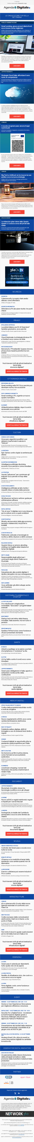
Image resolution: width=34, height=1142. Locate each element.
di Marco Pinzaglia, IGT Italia (8, 302)
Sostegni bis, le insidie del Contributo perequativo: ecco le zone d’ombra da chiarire (15, 814)
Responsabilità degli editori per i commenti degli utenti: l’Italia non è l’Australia (14, 559)
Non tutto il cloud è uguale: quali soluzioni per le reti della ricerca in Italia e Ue (17, 933)
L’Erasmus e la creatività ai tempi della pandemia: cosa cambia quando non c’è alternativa (15, 861)
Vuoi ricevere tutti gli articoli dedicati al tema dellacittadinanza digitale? (17, 419)
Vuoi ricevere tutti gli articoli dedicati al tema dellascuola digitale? (17, 883)
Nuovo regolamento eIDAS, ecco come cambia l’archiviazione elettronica (16, 720)
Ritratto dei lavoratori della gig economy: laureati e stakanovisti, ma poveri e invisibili (16, 523)
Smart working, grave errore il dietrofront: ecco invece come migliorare (16, 27)
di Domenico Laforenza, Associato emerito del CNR (14, 411)
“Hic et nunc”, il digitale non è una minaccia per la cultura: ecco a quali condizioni (16, 512)
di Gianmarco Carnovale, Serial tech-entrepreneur (13, 624)
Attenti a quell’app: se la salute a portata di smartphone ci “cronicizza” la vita (16, 650)
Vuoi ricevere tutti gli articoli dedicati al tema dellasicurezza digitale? (17, 365)
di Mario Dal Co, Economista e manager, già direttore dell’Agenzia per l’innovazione (14, 180)
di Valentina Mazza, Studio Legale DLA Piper (12, 735)
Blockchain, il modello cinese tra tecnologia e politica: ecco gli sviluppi (15, 789)
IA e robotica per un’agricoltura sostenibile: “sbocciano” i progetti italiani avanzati (16, 606)
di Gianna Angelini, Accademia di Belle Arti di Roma (14, 865)
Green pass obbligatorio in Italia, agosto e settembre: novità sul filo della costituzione (16, 673)
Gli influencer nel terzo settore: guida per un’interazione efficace (16, 499)
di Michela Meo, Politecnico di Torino (10, 468)
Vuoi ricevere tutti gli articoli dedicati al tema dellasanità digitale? (17, 687)
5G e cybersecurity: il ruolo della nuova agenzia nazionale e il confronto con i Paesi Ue (15, 905)
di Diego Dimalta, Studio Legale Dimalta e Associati (13, 331)
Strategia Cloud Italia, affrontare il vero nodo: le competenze (15, 76)
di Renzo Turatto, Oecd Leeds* (9, 389)
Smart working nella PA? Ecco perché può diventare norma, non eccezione (16, 386)
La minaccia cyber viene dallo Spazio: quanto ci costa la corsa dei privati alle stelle (15, 223)
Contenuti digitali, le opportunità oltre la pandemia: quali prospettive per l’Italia (16, 742)
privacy (22, 1124)
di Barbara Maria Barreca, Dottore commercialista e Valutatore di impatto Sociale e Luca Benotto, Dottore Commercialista (16, 819)
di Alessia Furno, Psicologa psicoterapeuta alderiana (14, 551)
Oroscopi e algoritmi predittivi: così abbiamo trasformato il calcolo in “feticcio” (14, 441)
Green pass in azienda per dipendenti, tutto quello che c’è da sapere (15, 965)
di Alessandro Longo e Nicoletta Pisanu (11, 979)
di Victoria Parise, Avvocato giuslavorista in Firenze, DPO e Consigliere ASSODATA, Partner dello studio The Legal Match (16, 400)
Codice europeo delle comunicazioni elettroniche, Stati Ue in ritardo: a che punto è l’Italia (15, 919)
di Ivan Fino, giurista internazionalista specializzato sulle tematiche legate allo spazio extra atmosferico (15, 228)
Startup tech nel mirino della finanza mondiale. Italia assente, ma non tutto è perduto (16, 620)
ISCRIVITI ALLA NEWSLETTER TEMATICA (17, 371)
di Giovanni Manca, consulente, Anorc (10, 723)
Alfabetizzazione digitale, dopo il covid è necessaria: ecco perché (16, 408)
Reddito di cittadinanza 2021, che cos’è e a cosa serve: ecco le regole (16, 976)
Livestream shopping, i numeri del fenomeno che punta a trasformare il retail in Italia (15, 770)
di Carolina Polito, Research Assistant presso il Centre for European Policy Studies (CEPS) (15, 793)
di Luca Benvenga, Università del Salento (11, 653)
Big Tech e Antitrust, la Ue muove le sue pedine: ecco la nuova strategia (16, 176)
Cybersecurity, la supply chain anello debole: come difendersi (14, 299)
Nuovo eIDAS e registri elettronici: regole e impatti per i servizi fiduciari (16, 801)
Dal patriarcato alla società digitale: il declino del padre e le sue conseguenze (16, 573)
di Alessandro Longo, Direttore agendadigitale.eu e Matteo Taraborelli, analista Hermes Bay (15, 342)
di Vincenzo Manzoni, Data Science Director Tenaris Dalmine (16, 492)
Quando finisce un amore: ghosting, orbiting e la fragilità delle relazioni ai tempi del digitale (14, 547)
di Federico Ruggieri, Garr (7, 936)
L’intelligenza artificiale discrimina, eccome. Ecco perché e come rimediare (16, 465)
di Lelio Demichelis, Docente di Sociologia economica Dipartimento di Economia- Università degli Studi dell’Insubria (16, 446)
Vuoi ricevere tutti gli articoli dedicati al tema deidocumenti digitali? (17, 828)
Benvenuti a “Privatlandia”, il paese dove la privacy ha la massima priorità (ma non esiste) (16, 351)
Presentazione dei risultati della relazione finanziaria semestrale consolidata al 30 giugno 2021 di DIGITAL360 (16, 1027)
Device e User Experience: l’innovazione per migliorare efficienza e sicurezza (16, 1005)
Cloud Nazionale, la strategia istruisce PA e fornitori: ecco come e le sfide (16, 338)
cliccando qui (21, 1134)
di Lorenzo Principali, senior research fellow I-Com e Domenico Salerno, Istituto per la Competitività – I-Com (16, 910)
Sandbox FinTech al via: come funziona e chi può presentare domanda (16, 632)
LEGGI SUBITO (17, 66)
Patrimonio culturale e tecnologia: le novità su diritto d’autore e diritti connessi (16, 536)
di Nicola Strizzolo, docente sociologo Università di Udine (15, 875)
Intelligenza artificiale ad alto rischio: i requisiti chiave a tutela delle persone (15, 489)
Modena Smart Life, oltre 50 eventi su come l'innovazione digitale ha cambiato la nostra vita (16, 1039)
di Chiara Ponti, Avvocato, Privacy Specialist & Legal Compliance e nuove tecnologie (14, 968)
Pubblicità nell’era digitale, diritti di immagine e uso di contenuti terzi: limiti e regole (16, 731)
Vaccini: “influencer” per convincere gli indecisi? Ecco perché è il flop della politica (15, 476)
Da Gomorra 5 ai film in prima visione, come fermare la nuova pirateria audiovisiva (14, 755)
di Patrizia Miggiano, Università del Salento (11, 515)
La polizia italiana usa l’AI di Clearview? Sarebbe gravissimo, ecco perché (15, 328)
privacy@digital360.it (17, 1137)
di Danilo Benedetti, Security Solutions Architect (13, 589)
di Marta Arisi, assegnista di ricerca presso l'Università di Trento (17, 539)
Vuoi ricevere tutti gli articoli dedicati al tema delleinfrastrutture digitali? (17, 943)
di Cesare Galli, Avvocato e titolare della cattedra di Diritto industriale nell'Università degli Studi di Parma (15, 712)
